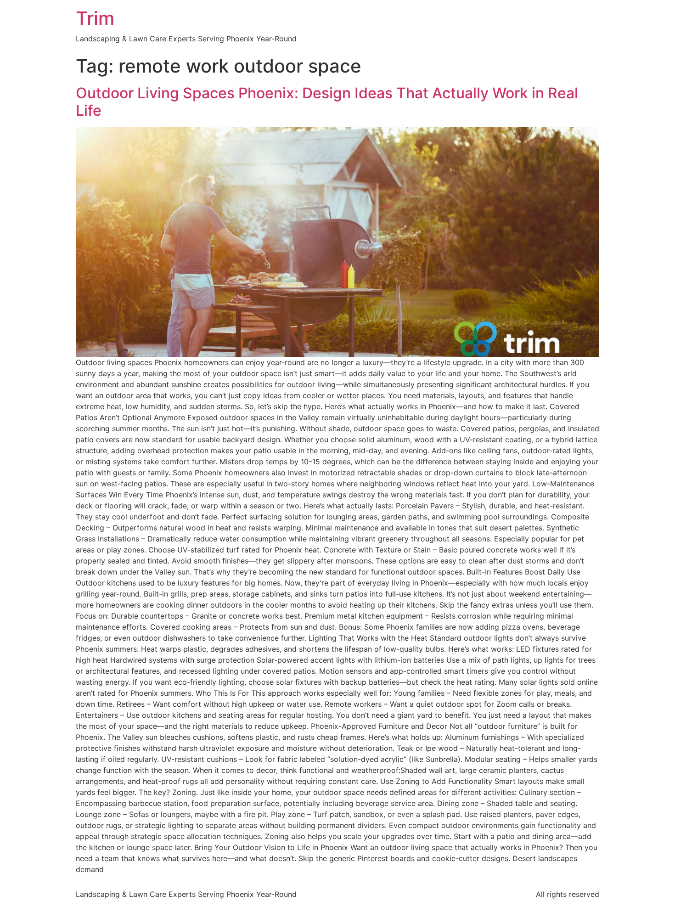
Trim (95, 18)
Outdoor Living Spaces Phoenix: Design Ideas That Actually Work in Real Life (327, 101)
